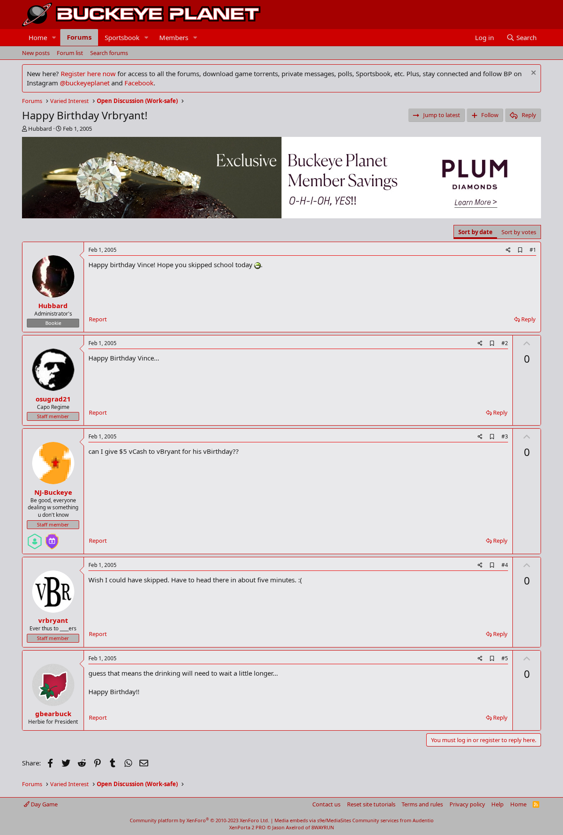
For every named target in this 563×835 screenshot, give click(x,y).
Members (173, 37)
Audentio (423, 820)
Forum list (70, 53)
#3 (504, 436)
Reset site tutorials (371, 804)
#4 (504, 565)
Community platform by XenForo (199, 820)
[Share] (508, 250)
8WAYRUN (322, 827)
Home (38, 37)
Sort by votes (518, 232)
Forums (79, 37)
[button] (54, 37)
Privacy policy (467, 804)
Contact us (326, 804)
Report (98, 319)
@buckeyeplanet (85, 82)
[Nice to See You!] (35, 537)
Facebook (139, 82)
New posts (36, 53)
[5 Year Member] (52, 537)
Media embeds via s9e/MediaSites (312, 820)
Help (497, 804)
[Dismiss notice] (532, 73)
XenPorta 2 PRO (247, 827)
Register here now (88, 73)
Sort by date (475, 232)
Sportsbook (122, 37)
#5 (504, 658)
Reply (528, 319)
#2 (504, 343)
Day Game (43, 804)
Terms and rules (422, 804)
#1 (533, 250)
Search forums (109, 53)
